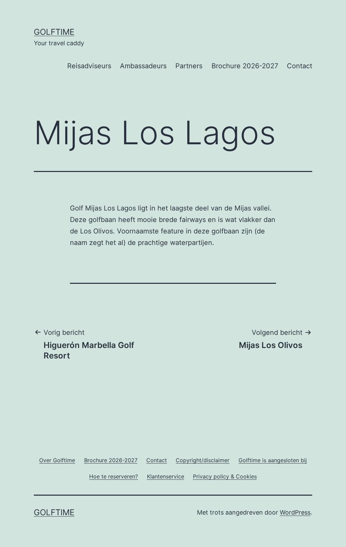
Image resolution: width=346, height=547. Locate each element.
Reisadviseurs (89, 66)
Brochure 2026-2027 (245, 66)
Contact (299, 66)
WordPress (295, 512)
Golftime (54, 32)
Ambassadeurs (143, 66)
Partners (188, 66)
